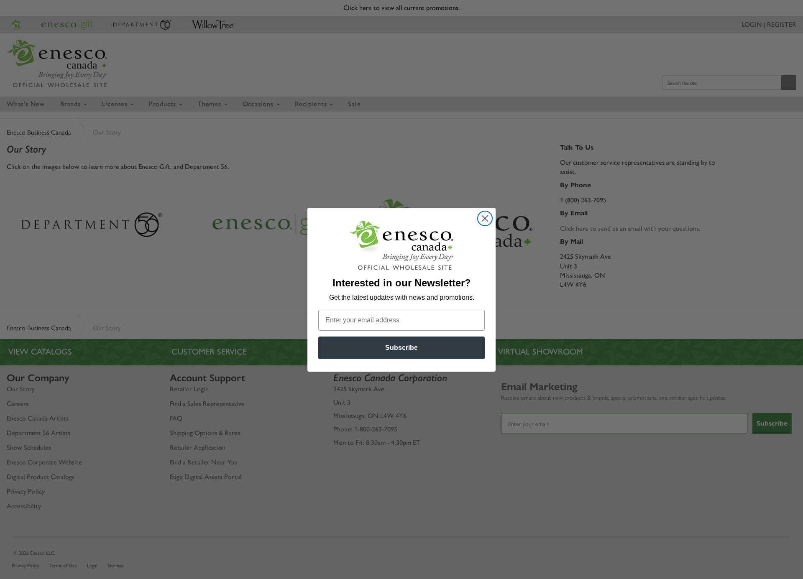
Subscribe (401, 347)
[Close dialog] (485, 218)
